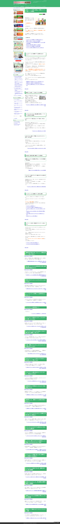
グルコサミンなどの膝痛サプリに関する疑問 (33, 46)
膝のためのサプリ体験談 (28, 269)
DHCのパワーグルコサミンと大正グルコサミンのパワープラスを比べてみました (18, 84)
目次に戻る (26, 88)
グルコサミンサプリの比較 (16, 121)
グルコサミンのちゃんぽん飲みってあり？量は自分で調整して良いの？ (18, 107)
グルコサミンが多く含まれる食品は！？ (32, 242)
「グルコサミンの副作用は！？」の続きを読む (39, 313)
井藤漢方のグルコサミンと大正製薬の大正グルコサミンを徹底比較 (19, 83)
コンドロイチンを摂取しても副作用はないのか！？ (34, 207)
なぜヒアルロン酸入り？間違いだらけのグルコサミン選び (37, 148)
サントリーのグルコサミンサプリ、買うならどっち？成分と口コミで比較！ (18, 88)
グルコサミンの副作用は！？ (32, 307)
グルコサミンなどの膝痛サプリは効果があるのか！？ (34, 39)
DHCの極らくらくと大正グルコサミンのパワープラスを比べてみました (18, 86)
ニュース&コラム (44, 6)
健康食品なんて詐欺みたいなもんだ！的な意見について (35, 81)
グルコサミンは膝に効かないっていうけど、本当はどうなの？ (18, 111)
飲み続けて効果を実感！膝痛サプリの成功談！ (33, 44)
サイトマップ (45, 0)
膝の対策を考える (22, 6)
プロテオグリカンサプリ (33, 6)
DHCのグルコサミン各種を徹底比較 (17, 95)
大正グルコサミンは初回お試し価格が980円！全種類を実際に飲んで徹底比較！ (18, 76)
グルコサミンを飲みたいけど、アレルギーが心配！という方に (18, 103)
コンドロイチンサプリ (39, 6)
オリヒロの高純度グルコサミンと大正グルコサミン (19, 81)
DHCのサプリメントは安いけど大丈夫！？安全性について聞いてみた (18, 113)
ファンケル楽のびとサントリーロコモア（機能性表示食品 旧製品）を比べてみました (19, 94)
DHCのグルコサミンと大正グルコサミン (18, 78)
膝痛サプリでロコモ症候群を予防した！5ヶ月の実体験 (37, 170)
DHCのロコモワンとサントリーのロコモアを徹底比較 (18, 90)
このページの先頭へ (57, 522)
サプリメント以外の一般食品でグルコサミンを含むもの (35, 47)
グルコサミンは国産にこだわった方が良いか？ (18, 105)
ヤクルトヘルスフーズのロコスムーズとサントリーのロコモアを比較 (19, 91)
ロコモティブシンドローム (16, 6)
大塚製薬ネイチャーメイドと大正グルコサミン (19, 79)
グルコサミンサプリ (27, 6)
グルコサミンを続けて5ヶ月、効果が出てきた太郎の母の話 (36, 186)
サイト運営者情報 (15, 118)
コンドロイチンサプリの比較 (17, 122)
